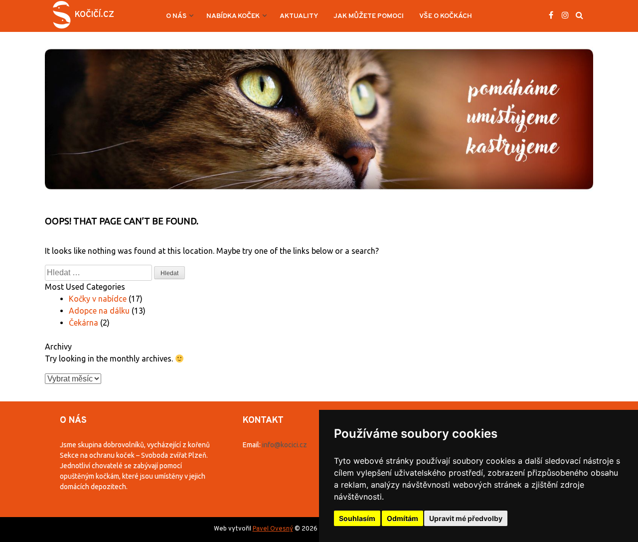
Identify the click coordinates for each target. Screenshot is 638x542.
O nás (176, 16)
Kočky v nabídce (98, 298)
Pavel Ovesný (273, 529)
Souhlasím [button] (357, 518)
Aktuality (299, 16)
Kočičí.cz (94, 14)
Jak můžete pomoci (368, 16)
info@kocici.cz (284, 445)
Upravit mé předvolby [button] (465, 518)
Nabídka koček (233, 16)
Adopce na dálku (99, 310)
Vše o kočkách (445, 16)
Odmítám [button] (402, 518)
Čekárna (83, 322)
